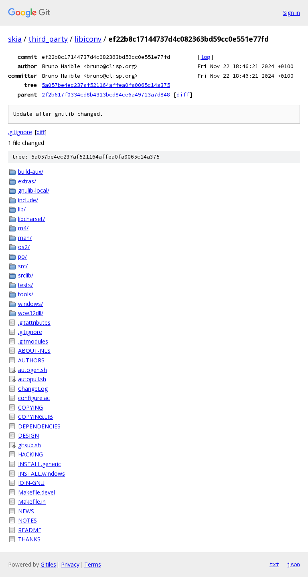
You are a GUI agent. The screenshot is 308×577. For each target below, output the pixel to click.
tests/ (25, 285)
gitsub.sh (29, 445)
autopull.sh (32, 379)
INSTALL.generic (39, 464)
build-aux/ (30, 171)
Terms (92, 564)
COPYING (30, 407)
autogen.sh (32, 370)
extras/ (27, 181)
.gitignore (20, 132)
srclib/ (25, 275)
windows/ (30, 304)
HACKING (30, 454)
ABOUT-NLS (34, 350)
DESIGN (28, 435)
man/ (25, 237)
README (29, 530)
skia (15, 39)
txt (274, 564)
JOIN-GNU (31, 483)
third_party (48, 39)
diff (182, 94)
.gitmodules (33, 341)
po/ (22, 256)
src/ (23, 266)
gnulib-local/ (33, 190)
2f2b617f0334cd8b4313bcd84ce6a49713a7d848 (106, 94)
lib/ (22, 209)
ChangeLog (33, 388)
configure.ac (34, 398)
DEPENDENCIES (39, 426)
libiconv (88, 39)
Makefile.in (32, 501)
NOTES (27, 520)
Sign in (291, 12)
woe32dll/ (30, 313)
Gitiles (48, 564)
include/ (28, 200)
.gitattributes (34, 322)
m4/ (23, 228)
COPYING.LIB (35, 416)
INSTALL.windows (41, 473)
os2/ (24, 247)
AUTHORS (31, 360)
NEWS (26, 511)
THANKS (29, 539)
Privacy (70, 564)
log (205, 56)
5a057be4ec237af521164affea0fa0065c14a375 (106, 84)
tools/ (25, 294)
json (293, 564)
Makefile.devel (36, 492)
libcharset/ (31, 219)
